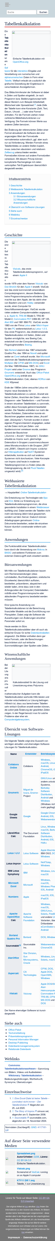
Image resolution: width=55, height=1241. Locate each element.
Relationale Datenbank (19, 1049)
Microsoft (45, 356)
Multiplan (9, 362)
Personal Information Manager (23, 1039)
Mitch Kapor (42, 325)
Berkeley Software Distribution (46, 791)
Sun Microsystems (30, 958)
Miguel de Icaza (28, 791)
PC (13, 328)
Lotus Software (30, 853)
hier (26, 1206)
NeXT (31, 451)
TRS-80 (23, 315)
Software (7, 69)
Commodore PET (22, 318)
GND (33, 1127)
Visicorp (27, 993)
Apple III (13, 315)
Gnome (26, 369)
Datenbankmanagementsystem (24, 1045)
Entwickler (31, 753)
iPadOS (45, 772)
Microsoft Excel (13, 884)
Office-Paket (42, 372)
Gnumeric (10, 372)
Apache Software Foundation (28, 917)
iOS (51, 816)
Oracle (26, 962)
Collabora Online (13, 766)
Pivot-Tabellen (37, 468)
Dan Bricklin (11, 286)
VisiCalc (35, 1171)
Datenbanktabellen (40, 632)
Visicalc (17, 268)
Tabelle (8, 80)
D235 (36, 1156)
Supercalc (13, 973)
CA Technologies (30, 973)
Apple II (23, 275)
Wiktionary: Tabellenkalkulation (25, 1075)
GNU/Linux (46, 778)
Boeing (28, 344)
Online (36, 520)
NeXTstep (46, 862)
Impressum (14, 1237)
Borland (13, 349)
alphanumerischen (14, 77)
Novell (33, 353)
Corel (17, 356)
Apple (26, 896)
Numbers (13, 896)
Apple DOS (46, 971)
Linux (43, 826)
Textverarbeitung (16, 1032)
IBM (25, 872)
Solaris (44, 913)
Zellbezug (9, 152)
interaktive (22, 70)
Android (44, 766)
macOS (45, 762)
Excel (46, 362)
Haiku (44, 842)
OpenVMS (46, 974)
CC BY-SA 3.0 (24, 1160)
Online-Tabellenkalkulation (33, 492)
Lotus (27, 325)
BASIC (8, 552)
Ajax (45, 497)
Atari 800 (9, 322)
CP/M (21, 362)
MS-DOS (33, 362)
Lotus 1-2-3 (41, 328)
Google (27, 816)
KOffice (42, 379)
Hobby (30, 302)
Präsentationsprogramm (20, 1036)
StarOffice (13, 957)
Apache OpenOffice (13, 915)
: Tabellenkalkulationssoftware (20, 1067)
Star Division (29, 953)
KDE (7, 382)
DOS (43, 937)
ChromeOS (46, 769)
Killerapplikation (16, 451)
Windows (45, 759)
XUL (11, 500)
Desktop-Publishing (18, 1042)
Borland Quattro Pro (13, 937)
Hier (38, 1206)
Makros (41, 549)
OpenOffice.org (20, 61)
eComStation (47, 926)
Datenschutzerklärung (35, 1237)
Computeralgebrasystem (17, 719)
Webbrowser (43, 507)
